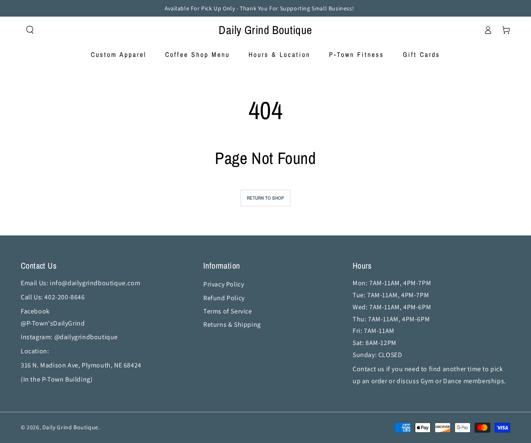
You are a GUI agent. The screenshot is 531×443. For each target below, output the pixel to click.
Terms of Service (227, 311)
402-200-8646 (65, 297)
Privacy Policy (223, 284)
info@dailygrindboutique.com (95, 283)
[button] (30, 30)
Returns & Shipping (232, 324)
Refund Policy (224, 298)
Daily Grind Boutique (70, 427)
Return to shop (265, 198)
